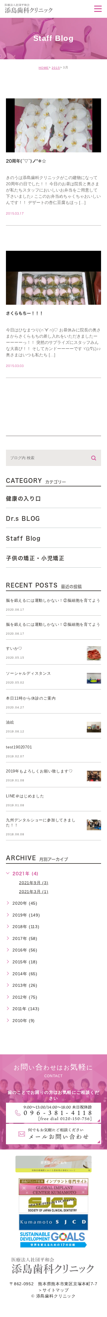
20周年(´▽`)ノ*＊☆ (26, 161)
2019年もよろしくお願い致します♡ (39, 771)
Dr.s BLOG (23, 518)
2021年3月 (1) (33, 891)
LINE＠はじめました (25, 796)
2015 (56, 67)
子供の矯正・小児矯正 (35, 558)
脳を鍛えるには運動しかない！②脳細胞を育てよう (53, 600)
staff (20, 86)
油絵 (10, 722)
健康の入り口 (23, 498)
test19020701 (19, 747)
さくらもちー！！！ (24, 314)
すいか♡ (14, 648)
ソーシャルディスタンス (28, 673)
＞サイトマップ (53, 1290)
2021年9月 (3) (33, 882)
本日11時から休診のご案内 (31, 698)
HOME (44, 67)
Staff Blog (23, 538)
